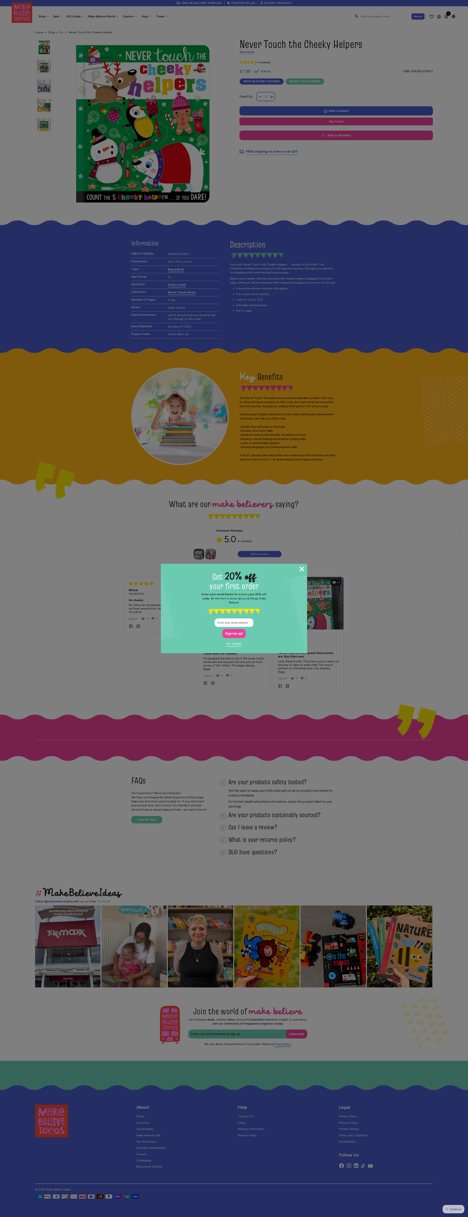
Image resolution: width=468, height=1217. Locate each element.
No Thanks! (234, 643)
